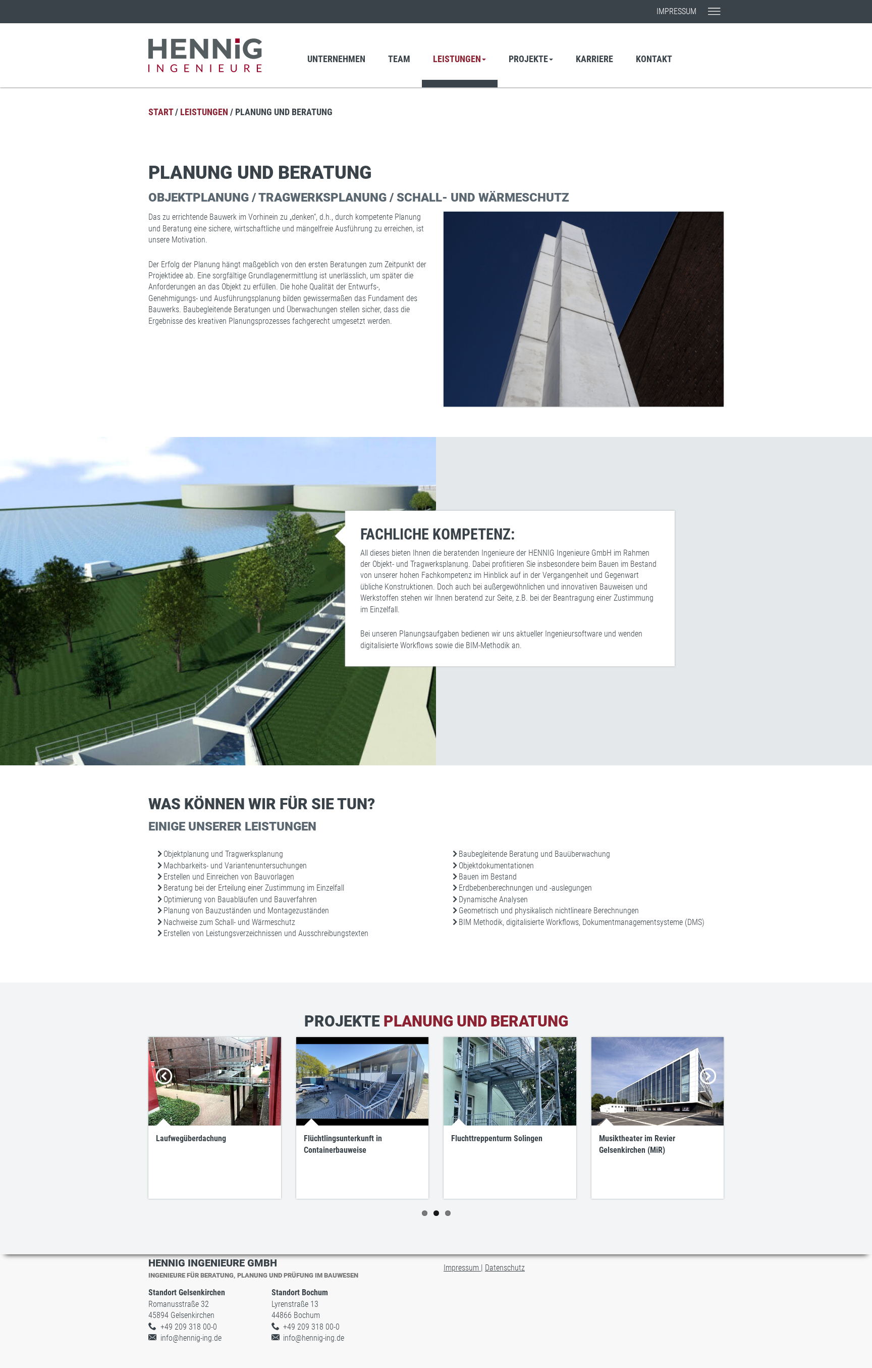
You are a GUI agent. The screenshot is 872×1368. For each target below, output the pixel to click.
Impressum (676, 11)
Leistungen (204, 112)
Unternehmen (336, 59)
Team (399, 59)
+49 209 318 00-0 (188, 1327)
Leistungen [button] (457, 59)
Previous (166, 1087)
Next (708, 1087)
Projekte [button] (528, 59)
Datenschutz (505, 1268)
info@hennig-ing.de (191, 1338)
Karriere (594, 59)
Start (160, 112)
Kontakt (654, 59)
